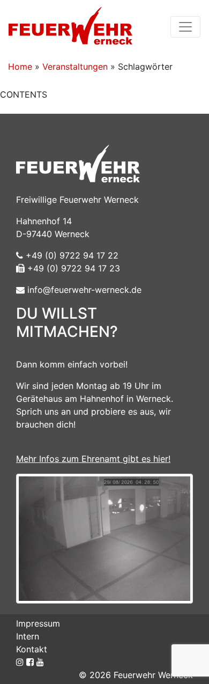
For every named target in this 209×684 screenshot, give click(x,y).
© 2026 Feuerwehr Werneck (136, 675)
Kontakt (31, 649)
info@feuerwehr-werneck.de (83, 289)
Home (20, 66)
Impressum (38, 623)
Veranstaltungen (75, 66)
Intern (27, 636)
